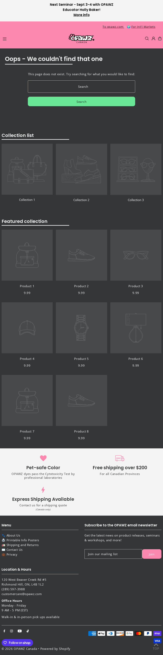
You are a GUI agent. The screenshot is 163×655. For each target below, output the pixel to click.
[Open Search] (147, 38)
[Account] (153, 38)
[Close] (136, 264)
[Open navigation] (33, 38)
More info (82, 15)
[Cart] (159, 38)
